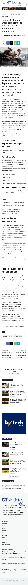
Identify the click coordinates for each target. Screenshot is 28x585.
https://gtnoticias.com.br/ (14, 373)
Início (3, 13)
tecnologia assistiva (17, 336)
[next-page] (5, 407)
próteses (22, 334)
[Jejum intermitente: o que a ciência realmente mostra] (5, 385)
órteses (9, 334)
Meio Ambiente (5, 395)
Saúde (6, 13)
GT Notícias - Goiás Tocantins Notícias (12, 35)
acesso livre (8, 331)
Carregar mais (13, 476)
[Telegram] (18, 43)
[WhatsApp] (15, 43)
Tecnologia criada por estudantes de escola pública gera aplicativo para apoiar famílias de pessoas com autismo (14, 488)
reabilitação (4, 336)
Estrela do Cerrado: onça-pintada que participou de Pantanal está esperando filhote (18, 401)
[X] (11, 43)
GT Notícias (19, 331)
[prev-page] (3, 407)
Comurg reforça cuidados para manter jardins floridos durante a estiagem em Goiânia (18, 393)
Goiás (3, 16)
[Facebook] (8, 43)
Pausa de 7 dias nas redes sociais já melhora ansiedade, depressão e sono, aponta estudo (21, 356)
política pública (15, 334)
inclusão (4, 334)
